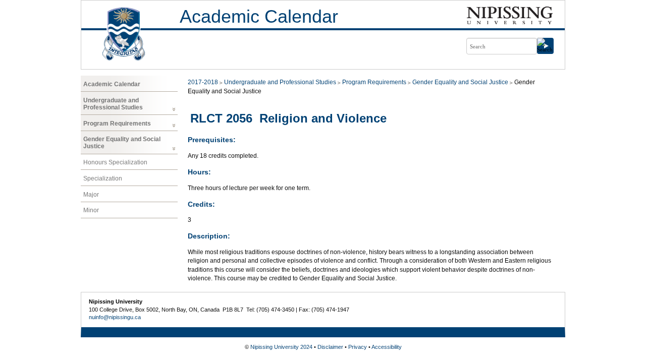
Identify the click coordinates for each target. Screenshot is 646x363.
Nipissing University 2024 (281, 347)
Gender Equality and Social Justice (121, 143)
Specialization (102, 178)
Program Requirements (117, 123)
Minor (91, 210)
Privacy (357, 347)
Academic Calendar (259, 16)
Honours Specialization (115, 162)
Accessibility (386, 347)
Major (91, 194)
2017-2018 (203, 82)
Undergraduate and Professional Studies (113, 104)
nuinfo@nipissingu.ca (115, 317)
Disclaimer (330, 347)
